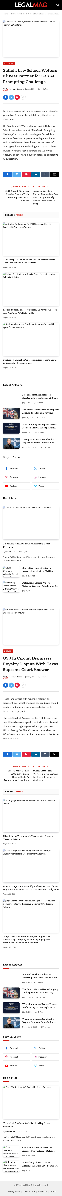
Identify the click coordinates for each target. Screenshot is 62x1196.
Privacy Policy (14, 1191)
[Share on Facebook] (5, 97)
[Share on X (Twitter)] (11, 97)
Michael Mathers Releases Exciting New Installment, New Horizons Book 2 (39, 398)
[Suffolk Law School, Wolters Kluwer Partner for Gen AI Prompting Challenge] (31, 38)
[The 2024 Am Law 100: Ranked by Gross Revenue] (31, 522)
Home (5, 14)
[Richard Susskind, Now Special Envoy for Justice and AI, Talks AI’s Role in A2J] (31, 289)
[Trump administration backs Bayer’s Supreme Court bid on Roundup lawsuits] (11, 443)
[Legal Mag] (31, 5)
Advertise (42, 1191)
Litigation (8, 651)
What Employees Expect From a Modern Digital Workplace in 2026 (39, 427)
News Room (17, 89)
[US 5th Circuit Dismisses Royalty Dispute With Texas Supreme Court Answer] (31, 626)
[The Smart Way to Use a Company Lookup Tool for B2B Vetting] (11, 413)
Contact (53, 1191)
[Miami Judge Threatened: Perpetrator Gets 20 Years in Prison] (31, 815)
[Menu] (5, 5)
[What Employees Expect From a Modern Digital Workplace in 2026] (11, 428)
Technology (9, 63)
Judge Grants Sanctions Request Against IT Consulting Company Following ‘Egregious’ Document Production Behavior (27, 939)
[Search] (57, 5)
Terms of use (29, 1191)
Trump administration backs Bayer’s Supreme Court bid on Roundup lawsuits (38, 442)
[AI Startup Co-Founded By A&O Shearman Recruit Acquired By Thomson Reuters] (31, 239)
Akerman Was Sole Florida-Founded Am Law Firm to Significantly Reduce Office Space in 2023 (45, 197)
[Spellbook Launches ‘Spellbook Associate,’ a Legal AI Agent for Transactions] (31, 339)
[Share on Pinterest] (17, 97)
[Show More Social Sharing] (23, 97)
